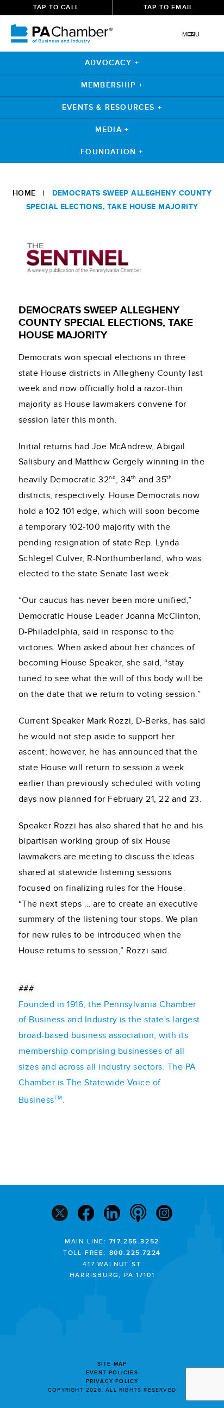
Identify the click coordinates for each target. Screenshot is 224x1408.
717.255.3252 (134, 1241)
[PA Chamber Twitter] (60, 1214)
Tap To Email (168, 7)
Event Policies (112, 1372)
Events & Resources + (112, 107)
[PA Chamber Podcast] (138, 1214)
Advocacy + (112, 62)
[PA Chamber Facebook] (86, 1214)
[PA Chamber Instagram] (164, 1214)
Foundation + (111, 151)
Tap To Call (56, 7)
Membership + (112, 85)
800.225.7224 (135, 1253)
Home (24, 193)
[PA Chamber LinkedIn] (112, 1214)
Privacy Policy (112, 1381)
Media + (112, 129)
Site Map (112, 1364)
